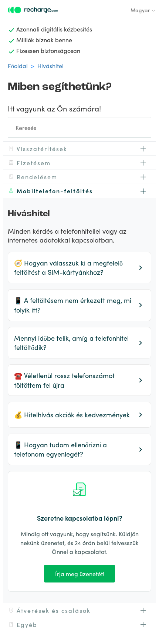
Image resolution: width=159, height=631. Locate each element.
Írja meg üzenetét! (79, 574)
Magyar (141, 10)
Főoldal (18, 65)
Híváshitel (50, 65)
